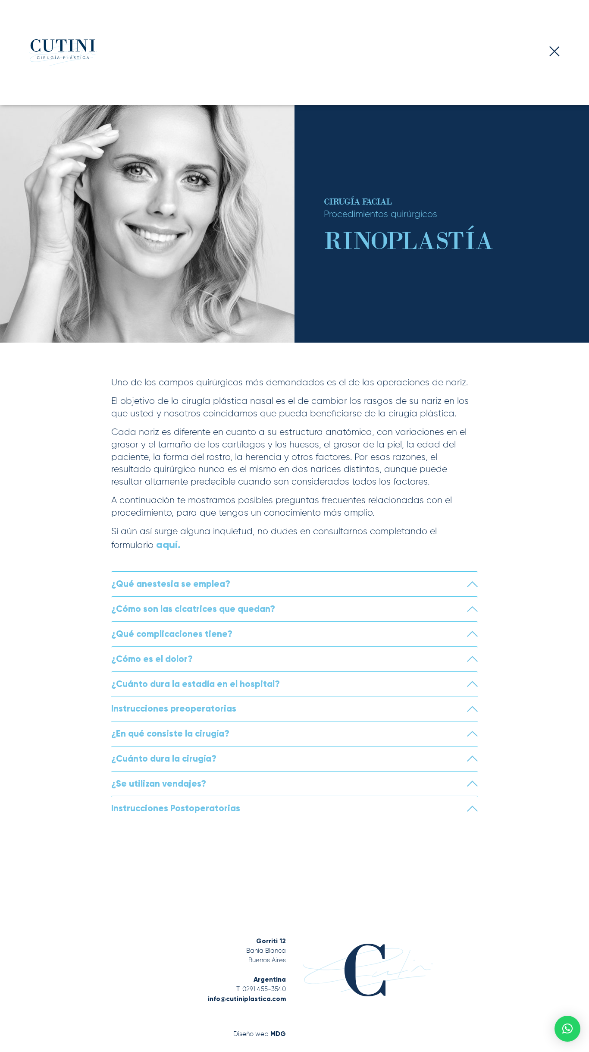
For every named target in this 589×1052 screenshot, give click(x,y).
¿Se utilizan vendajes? (158, 783)
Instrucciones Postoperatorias (175, 808)
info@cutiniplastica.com (247, 999)
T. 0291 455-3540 (261, 989)
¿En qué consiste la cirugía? (170, 733)
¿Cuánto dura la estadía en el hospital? (195, 684)
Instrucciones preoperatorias (173, 708)
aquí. (168, 544)
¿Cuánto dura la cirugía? (163, 758)
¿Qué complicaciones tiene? (171, 633)
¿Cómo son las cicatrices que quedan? (193, 608)
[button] (567, 1029)
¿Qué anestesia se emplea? (170, 583)
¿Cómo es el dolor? (152, 659)
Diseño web (259, 1034)
